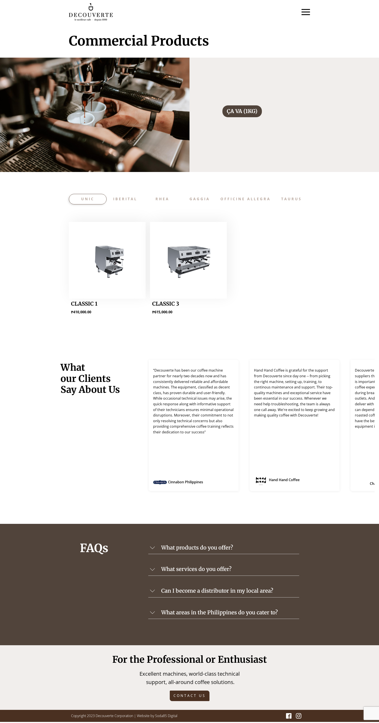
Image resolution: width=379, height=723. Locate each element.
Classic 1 (84, 303)
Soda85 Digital (166, 715)
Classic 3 (165, 303)
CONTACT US (189, 695)
